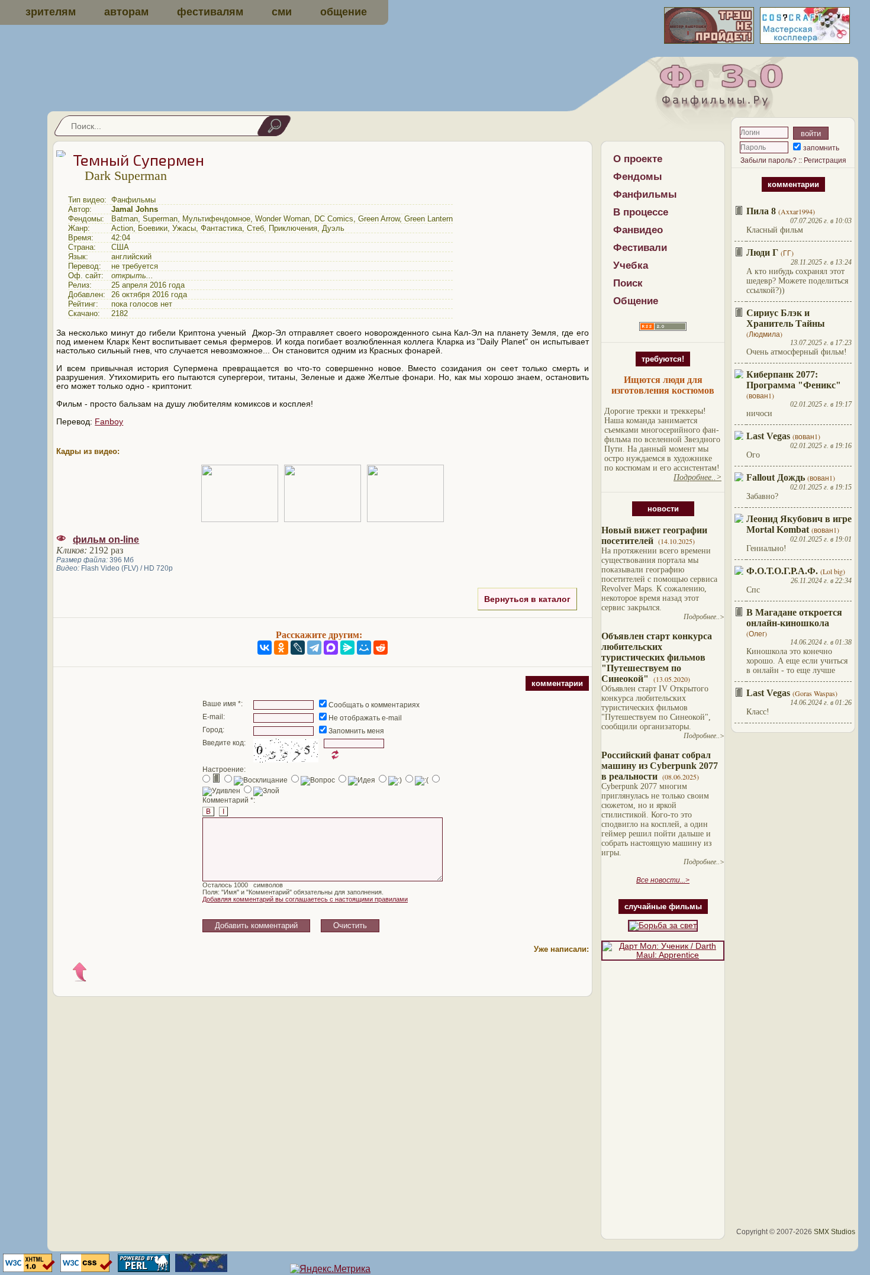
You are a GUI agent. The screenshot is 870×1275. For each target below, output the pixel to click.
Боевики (152, 228)
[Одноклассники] (281, 647)
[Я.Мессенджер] (347, 647)
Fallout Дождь (775, 477)
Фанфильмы (645, 194)
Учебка (630, 265)
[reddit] (380, 647)
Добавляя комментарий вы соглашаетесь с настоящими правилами (305, 899)
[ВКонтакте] (264, 647)
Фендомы (637, 176)
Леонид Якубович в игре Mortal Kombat (799, 524)
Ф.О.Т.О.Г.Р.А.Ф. (782, 571)
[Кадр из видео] (239, 493)
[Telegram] (314, 647)
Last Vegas (768, 436)
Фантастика (221, 228)
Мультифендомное (216, 218)
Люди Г (762, 252)
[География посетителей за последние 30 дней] (199, 1269)
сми (282, 12)
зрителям (50, 12)
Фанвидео (638, 230)
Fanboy (109, 421)
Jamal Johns (134, 209)
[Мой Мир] (364, 647)
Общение (635, 301)
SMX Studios (834, 1232)
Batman (124, 218)
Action (122, 228)
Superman (160, 218)
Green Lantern (428, 218)
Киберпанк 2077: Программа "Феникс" (793, 379)
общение (343, 12)
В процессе (640, 212)
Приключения (293, 228)
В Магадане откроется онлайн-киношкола (794, 617)
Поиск (628, 283)
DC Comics (333, 218)
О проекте (637, 159)
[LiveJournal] (298, 647)
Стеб (255, 228)
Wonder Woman (282, 218)
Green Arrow (378, 218)
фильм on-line (106, 540)
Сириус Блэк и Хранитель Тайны (785, 318)
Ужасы (184, 228)
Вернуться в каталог (527, 599)
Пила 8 (761, 211)
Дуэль (333, 228)
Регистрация (825, 160)
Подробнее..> (704, 617)
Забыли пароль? (768, 160)
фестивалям (210, 12)
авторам (126, 12)
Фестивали (640, 247)
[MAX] (331, 647)
